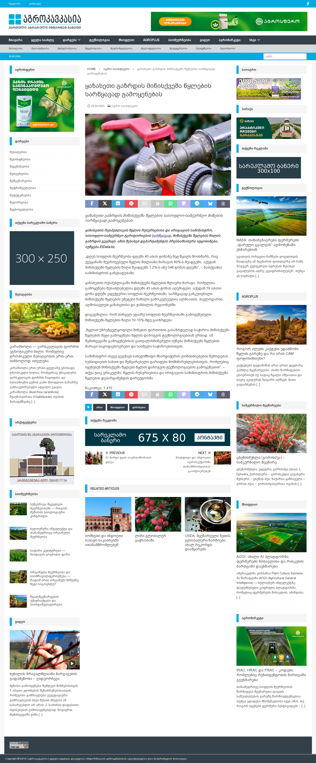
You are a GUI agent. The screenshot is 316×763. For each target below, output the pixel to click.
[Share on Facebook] (91, 204)
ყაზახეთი (139, 407)
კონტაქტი (35, 3)
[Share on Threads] (223, 204)
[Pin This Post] (131, 204)
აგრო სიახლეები (125, 106)
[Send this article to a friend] (144, 204)
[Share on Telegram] (197, 204)
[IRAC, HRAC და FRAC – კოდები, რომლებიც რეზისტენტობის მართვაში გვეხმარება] (271, 646)
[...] (33, 401)
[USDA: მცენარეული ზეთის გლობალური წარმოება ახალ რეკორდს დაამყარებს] (208, 514)
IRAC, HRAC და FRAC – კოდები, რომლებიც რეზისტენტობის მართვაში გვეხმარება (271, 675)
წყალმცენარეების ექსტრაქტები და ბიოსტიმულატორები (46, 600)
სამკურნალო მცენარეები (261, 405)
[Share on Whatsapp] (170, 204)
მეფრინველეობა (121, 48)
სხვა (252, 40)
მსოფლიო (126, 40)
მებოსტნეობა (40, 48)
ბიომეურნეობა (179, 40)
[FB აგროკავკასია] (308, 4)
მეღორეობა (227, 48)
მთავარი (15, 40)
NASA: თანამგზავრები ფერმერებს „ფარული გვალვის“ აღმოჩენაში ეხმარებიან (267, 245)
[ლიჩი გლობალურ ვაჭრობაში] (158, 514)
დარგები (70, 40)
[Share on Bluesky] (210, 204)
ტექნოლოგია (99, 40)
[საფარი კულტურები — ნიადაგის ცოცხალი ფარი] (18, 555)
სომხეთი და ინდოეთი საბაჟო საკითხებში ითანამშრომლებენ (104, 540)
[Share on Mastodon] (183, 204)
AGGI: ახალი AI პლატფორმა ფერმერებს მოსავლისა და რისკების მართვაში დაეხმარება (270, 561)
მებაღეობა (16, 48)
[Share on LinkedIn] (118, 204)
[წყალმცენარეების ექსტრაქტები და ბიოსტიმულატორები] (18, 601)
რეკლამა (14, 3)
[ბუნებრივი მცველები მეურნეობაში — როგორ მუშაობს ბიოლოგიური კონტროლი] (18, 508)
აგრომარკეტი (230, 40)
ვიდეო (205, 40)
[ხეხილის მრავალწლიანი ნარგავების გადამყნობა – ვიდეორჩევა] (45, 649)
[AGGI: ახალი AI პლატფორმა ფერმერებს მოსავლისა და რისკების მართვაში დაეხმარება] (271, 532)
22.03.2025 (97, 106)
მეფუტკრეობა (178, 48)
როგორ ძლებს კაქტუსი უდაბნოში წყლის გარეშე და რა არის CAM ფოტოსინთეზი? (267, 353)
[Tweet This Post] (105, 204)
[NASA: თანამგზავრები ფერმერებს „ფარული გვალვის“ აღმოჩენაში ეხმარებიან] (271, 216)
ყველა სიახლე (42, 40)
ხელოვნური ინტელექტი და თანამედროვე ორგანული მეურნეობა (51, 532)
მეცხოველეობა (151, 48)
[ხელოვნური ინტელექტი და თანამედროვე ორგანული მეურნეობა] (18, 533)
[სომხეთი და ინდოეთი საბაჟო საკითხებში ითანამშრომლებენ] (108, 514)
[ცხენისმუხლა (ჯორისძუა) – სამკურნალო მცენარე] (271, 433)
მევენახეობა (93, 48)
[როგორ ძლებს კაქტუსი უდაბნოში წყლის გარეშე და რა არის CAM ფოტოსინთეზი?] (271, 324)
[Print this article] (157, 204)
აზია (99, 407)
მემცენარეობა (67, 48)
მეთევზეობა (204, 48)
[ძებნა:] (285, 56)
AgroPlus (151, 40)
